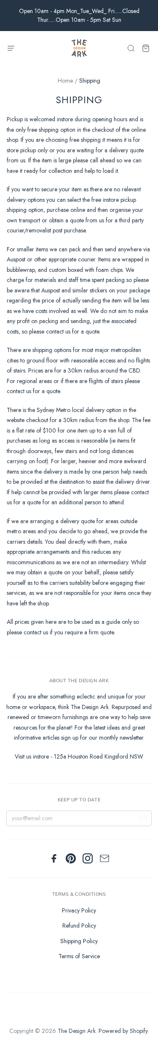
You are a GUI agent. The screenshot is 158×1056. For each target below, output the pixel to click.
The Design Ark (77, 1031)
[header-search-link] (130, 48)
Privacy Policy (79, 910)
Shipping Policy (79, 941)
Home (65, 80)
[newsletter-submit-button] (142, 819)
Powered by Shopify (123, 1031)
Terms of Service (79, 956)
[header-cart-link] (145, 48)
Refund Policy (79, 925)
